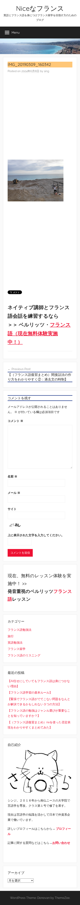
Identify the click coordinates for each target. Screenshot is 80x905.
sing (46, 71)
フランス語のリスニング (24, 655)
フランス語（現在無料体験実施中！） (39, 333)
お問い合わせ (61, 843)
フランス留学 (16, 649)
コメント (15, 421)
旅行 (11, 636)
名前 (12, 476)
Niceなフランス (40, 8)
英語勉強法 (15, 642)
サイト (12, 509)
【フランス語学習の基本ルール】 (30, 692)
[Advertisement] (40, 117)
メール (14, 493)
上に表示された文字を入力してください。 (36, 535)
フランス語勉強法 (19, 630)
